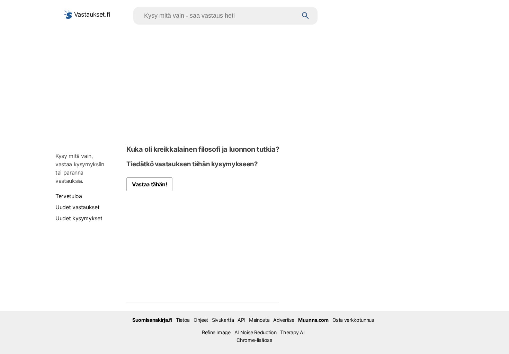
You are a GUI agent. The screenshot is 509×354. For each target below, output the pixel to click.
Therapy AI (292, 332)
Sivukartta (223, 320)
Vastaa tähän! (149, 184)
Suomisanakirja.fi (152, 320)
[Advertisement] (254, 83)
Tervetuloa (68, 196)
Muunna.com (313, 320)
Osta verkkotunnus (353, 320)
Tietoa (183, 320)
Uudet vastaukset (77, 207)
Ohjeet (201, 320)
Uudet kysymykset (78, 218)
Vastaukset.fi (91, 14)
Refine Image (216, 332)
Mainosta (259, 320)
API (241, 320)
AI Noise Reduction (255, 332)
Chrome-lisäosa (254, 340)
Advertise (283, 320)
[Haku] (305, 15)
